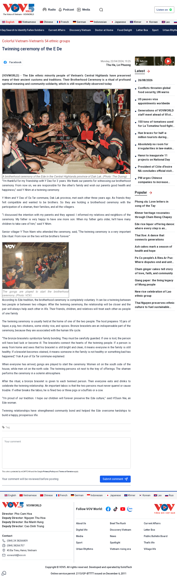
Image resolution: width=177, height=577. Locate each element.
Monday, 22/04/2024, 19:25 (116, 61)
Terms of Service (66, 471)
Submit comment (113, 479)
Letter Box (142, 30)
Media (86, 9)
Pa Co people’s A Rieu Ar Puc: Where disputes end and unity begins (154, 260)
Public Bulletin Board (155, 536)
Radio (52, 9)
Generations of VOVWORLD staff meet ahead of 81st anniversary (156, 113)
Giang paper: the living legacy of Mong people (154, 282)
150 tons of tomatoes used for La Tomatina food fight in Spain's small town (155, 124)
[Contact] (3, 573)
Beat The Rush (118, 523)
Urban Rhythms (84, 549)
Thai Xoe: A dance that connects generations (149, 237)
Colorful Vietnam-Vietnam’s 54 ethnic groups (36, 41)
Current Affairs (56, 30)
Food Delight (124, 30)
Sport (155, 30)
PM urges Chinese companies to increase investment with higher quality (153, 180)
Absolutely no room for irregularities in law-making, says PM (156, 147)
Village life (150, 549)
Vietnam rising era (120, 549)
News (113, 536)
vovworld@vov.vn (16, 555)
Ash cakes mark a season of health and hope (153, 248)
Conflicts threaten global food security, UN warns (154, 90)
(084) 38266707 (15, 545)
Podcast (68, 9)
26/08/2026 (145, 80)
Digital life (81, 529)
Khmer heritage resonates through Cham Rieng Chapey (153, 215)
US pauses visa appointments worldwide (154, 101)
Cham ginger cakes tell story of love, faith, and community (154, 271)
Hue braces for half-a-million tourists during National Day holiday (152, 135)
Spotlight (115, 542)
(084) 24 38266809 (17, 540)
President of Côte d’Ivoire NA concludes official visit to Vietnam (155, 169)
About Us (81, 523)
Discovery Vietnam (80, 30)
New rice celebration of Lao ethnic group (153, 293)
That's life (149, 542)
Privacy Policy (49, 471)
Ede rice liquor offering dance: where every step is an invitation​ (155, 226)
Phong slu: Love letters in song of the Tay (151, 203)
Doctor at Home (104, 30)
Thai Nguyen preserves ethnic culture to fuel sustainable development (154, 305)
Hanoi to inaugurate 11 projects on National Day (154, 157)
